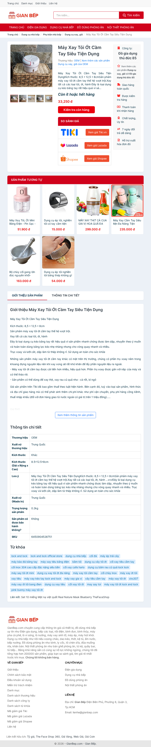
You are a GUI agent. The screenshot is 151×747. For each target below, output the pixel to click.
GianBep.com (74, 743)
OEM (77, 60)
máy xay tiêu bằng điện (55, 561)
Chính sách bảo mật (19, 674)
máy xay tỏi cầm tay (85, 573)
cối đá (93, 556)
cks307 (133, 578)
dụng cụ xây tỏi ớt (96, 561)
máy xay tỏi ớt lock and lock (121, 584)
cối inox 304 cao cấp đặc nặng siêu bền (35, 567)
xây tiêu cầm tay (95, 578)
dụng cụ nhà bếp (76, 556)
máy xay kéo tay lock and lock (42, 578)
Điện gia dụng (37, 27)
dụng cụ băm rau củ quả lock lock (108, 567)
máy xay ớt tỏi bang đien (26, 584)
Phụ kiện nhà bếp (52, 34)
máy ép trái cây (109, 556)
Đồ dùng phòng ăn (90, 27)
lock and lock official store (46, 556)
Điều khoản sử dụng (19, 679)
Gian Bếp (90, 743)
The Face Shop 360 (48, 736)
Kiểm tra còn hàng (76, 110)
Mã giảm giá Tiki (17, 711)
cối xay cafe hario (74, 567)
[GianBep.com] (23, 15)
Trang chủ (13, 3)
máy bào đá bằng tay (24, 561)
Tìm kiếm (133, 15)
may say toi (94, 584)
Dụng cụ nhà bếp (62, 27)
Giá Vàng (66, 736)
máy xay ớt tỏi (128, 573)
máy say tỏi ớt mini (22, 573)
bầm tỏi (76, 561)
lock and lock (19, 556)
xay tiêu (16, 578)
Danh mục (27, 3)
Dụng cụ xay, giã (74, 34)
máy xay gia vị (73, 578)
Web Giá (78, 736)
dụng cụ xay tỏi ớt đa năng (53, 573)
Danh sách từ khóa (18, 705)
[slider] (14, 99)
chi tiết (66, 295)
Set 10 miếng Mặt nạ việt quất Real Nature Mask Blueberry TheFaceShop (65, 597)
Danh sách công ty (18, 700)
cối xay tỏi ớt (76, 584)
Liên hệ (53, 3)
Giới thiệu (40, 3)
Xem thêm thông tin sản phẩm (75, 415)
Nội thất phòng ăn (120, 27)
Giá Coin (90, 736)
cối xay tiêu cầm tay (122, 561)
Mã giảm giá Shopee (19, 721)
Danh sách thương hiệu (21, 695)
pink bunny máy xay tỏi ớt (27, 589)
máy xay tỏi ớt (117, 578)
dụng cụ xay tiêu (55, 584)
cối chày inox (109, 573)
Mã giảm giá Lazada (19, 716)
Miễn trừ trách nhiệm (19, 685)
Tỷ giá (30, 736)
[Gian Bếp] (25, 619)
